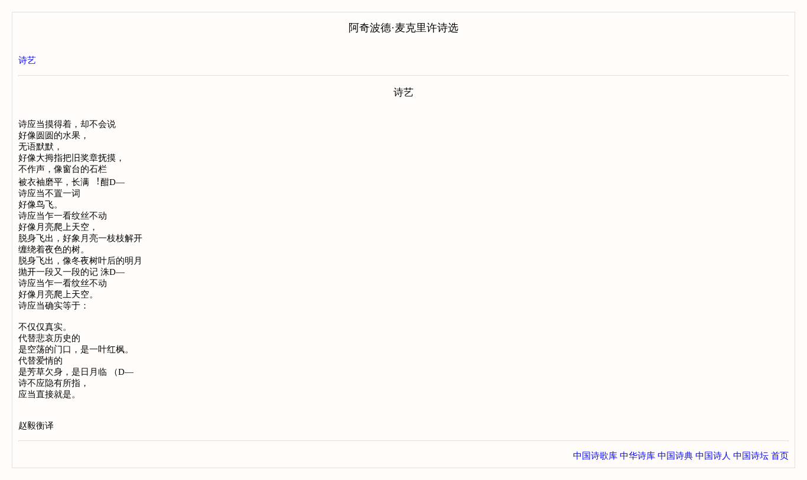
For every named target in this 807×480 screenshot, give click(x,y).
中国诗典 (675, 455)
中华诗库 (637, 455)
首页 (780, 455)
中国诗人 (713, 455)
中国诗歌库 (595, 455)
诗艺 (27, 60)
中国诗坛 (751, 455)
